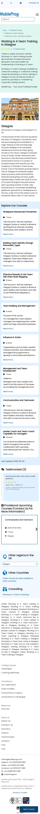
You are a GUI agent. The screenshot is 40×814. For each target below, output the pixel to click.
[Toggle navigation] (37, 14)
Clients (5, 733)
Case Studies (8, 688)
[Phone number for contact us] (11, 3)
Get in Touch (28, 809)
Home (5, 30)
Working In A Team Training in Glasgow (18, 36)
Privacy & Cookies (20, 793)
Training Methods (10, 672)
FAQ (3, 745)
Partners (5, 729)
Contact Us (34, 3)
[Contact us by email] (21, 3)
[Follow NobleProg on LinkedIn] (18, 808)
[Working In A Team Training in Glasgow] (11, 14)
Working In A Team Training (14, 33)
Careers (5, 741)
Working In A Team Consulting (16, 594)
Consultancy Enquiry (11, 693)
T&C (3, 749)
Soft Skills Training (16, 30)
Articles (5, 709)
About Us (6, 721)
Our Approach (8, 684)
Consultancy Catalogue (13, 697)
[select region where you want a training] (2, 3)
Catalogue (6, 668)
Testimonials (7, 737)
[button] (36, 529)
